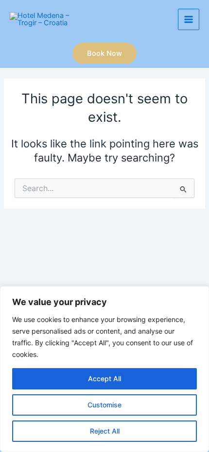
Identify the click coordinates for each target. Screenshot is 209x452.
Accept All (104, 378)
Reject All (105, 431)
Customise (104, 405)
